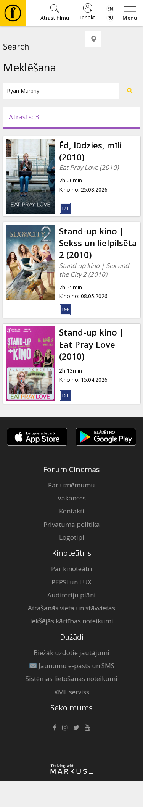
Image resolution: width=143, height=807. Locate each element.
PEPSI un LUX (71, 582)
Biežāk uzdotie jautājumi (71, 652)
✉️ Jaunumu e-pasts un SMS (71, 665)
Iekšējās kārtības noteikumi (71, 621)
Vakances (72, 498)
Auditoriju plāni (71, 595)
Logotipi (71, 537)
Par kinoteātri (71, 568)
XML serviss (71, 692)
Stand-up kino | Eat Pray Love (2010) (91, 344)
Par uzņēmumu (71, 485)
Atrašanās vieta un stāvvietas (71, 608)
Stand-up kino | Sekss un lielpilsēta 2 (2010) (98, 243)
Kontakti (71, 511)
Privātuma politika (71, 524)
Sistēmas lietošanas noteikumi (71, 678)
